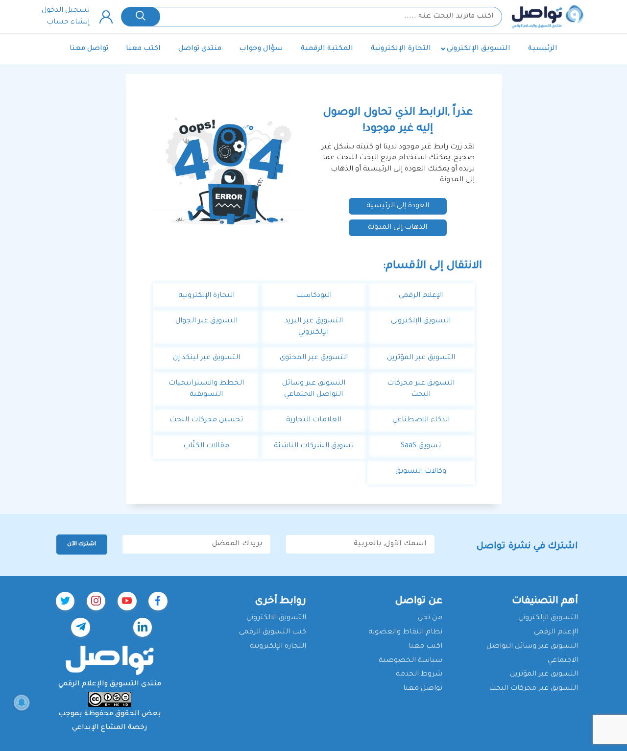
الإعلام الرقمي (421, 296)
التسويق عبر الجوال (206, 321)
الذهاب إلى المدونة (397, 228)
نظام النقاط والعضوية (405, 632)
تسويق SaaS (421, 446)
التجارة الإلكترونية (401, 49)
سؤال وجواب (261, 49)
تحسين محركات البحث (206, 420)
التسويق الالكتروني (276, 618)
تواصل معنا (89, 49)
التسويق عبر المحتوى (314, 358)
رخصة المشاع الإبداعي (109, 728)
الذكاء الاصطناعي (421, 420)
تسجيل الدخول (66, 11)
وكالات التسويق (420, 472)
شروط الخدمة (419, 674)
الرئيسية (542, 49)
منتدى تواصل (199, 49)
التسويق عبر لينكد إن (206, 358)
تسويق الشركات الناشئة (314, 446)
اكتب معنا (143, 49)
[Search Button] (140, 16)
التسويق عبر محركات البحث (533, 689)
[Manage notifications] (21, 702)
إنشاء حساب (68, 22)
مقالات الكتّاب (206, 446)
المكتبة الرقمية (327, 49)
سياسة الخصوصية (410, 661)
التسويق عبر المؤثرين (421, 358)
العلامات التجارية (313, 420)
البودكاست (314, 296)
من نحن (430, 618)
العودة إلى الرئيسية (397, 206)
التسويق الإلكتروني (478, 49)
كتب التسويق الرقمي (272, 632)
